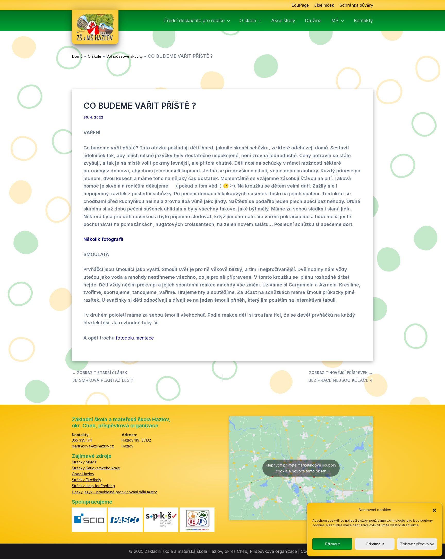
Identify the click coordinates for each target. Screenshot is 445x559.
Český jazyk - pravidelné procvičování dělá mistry (114, 492)
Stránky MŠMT (84, 462)
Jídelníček (324, 5)
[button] (434, 510)
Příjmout (332, 543)
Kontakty (363, 20)
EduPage (300, 5)
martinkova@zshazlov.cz (93, 446)
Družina (313, 20)
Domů (77, 56)
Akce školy (283, 20)
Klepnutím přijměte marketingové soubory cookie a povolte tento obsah (301, 468)
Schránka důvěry (356, 5)
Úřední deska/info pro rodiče (194, 20)
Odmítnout (375, 543)
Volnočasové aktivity (124, 56)
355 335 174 (82, 440)
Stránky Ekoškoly (86, 480)
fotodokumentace (135, 338)
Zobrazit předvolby (417, 543)
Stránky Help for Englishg (93, 486)
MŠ (335, 20)
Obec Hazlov (83, 474)
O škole (247, 20)
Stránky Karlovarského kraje (96, 468)
